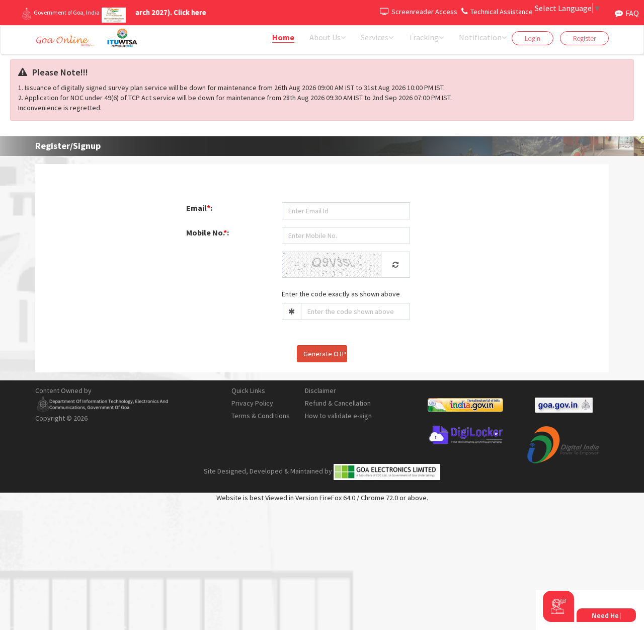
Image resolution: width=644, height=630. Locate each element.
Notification (480, 37)
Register (584, 38)
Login (532, 38)
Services (374, 37)
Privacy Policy (252, 403)
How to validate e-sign (338, 415)
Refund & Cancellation (338, 403)
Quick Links (248, 390)
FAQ (632, 13)
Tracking (424, 37)
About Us (325, 37)
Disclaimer (320, 390)
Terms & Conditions (260, 415)
